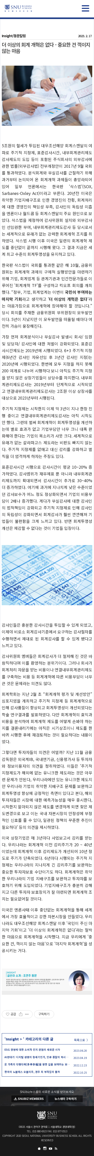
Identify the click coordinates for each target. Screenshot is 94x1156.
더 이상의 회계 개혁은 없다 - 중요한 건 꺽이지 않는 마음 (46, 47)
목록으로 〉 (81, 1040)
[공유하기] (21, 1014)
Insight (12, 1038)
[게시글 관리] (27, 1014)
